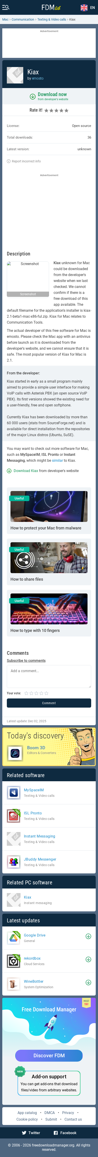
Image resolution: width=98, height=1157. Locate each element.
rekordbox (32, 958)
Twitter (34, 1133)
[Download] (88, 936)
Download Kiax (26, 471)
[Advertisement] (49, 43)
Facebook (68, 1133)
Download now (52, 94)
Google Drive (35, 935)
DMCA (49, 1113)
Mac (5, 19)
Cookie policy (27, 1119)
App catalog (27, 1113)
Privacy (68, 1113)
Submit (51, 1119)
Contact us (73, 1119)
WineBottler (33, 981)
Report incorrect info (26, 161)
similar (57, 460)
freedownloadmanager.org (53, 1145)
